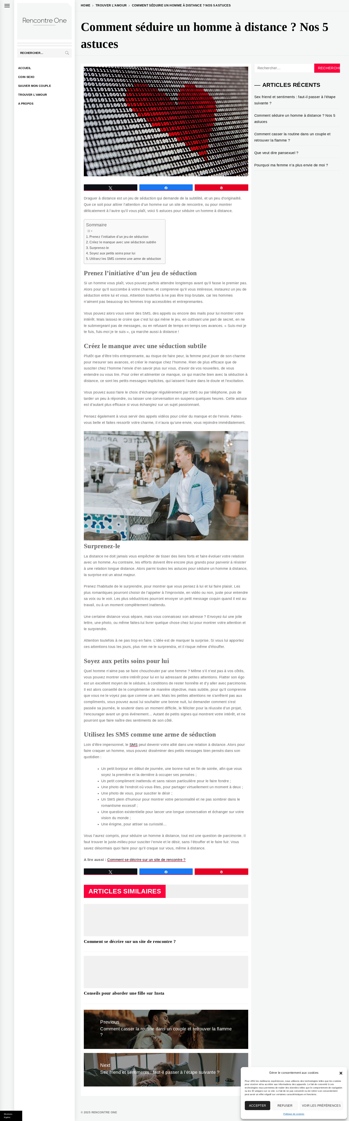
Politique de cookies (293, 1114)
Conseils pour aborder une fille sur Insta (124, 993)
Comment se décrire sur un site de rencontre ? (146, 860)
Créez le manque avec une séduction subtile (122, 242)
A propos (25, 103)
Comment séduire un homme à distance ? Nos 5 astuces (294, 118)
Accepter (257, 1105)
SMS (133, 745)
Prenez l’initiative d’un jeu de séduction (119, 236)
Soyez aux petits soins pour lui (112, 253)
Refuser (285, 1105)
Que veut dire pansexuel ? (276, 153)
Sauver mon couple (34, 85)
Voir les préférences (321, 1105)
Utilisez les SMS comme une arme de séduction (125, 258)
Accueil (24, 68)
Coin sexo (26, 77)
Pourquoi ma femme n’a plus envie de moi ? (291, 165)
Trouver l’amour (32, 94)
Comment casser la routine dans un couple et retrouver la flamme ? (292, 137)
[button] (341, 1073)
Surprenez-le (99, 248)
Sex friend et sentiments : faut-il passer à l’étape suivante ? (294, 100)
